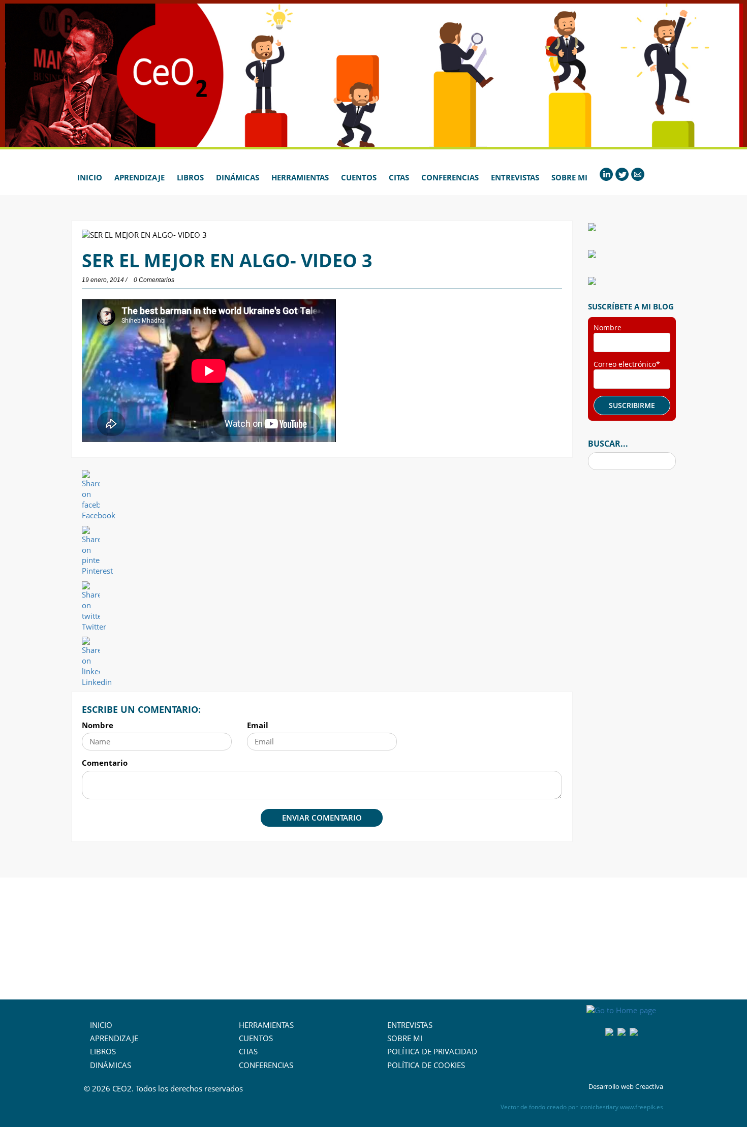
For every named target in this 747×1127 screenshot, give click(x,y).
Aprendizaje (139, 177)
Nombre (97, 725)
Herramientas (300, 177)
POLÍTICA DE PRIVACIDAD (432, 1051)
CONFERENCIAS (266, 1065)
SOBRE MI (404, 1038)
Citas (399, 177)
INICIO (101, 1025)
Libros (190, 177)
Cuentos (359, 177)
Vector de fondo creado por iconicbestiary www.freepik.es (582, 1107)
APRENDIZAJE (114, 1038)
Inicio (89, 177)
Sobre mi (569, 177)
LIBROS (103, 1051)
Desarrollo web (611, 1086)
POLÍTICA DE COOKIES (426, 1065)
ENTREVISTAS (409, 1025)
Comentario (105, 763)
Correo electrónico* (627, 364)
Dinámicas (237, 177)
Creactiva (649, 1086)
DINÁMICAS (110, 1065)
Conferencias (450, 177)
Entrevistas (515, 177)
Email (257, 725)
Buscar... (608, 443)
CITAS (248, 1051)
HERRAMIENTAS (266, 1025)
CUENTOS (256, 1038)
